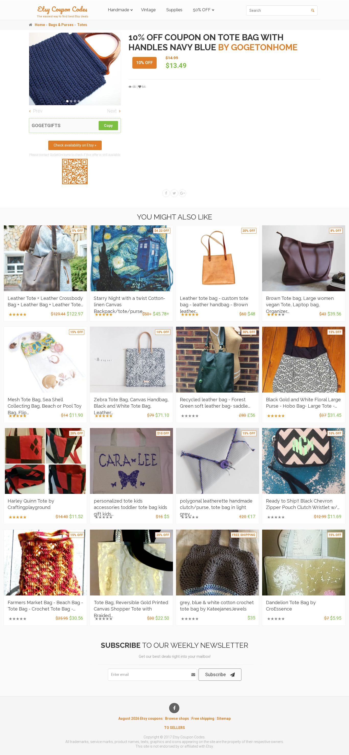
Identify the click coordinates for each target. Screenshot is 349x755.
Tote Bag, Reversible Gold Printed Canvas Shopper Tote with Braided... (131, 609)
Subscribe (215, 674)
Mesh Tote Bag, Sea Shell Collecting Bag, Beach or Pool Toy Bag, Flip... (45, 406)
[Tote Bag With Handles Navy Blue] (75, 69)
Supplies (174, 9)
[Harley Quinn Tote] (45, 461)
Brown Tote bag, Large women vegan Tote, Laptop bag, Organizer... (300, 305)
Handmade (118, 9)
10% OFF (144, 63)
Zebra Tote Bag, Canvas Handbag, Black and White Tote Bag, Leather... (131, 406)
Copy (108, 126)
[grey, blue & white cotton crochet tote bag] (217, 562)
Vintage (148, 9)
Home (40, 25)
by (258, 47)
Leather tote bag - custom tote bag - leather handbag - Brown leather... (214, 305)
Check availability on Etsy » (75, 145)
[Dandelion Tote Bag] (303, 562)
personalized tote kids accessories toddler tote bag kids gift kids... (130, 507)
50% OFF (202, 9)
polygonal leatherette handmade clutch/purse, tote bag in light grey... (216, 507)
